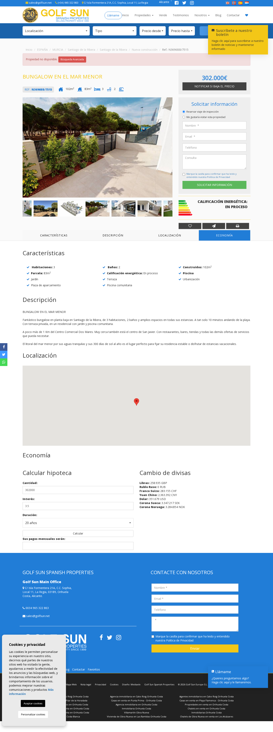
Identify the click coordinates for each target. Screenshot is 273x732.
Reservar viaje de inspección (202, 111)
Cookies (114, 684)
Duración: (30, 515)
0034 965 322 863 (37, 608)
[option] (97, 147)
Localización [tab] (169, 235)
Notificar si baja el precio (214, 86)
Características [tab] (54, 235)
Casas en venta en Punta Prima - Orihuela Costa (136, 700)
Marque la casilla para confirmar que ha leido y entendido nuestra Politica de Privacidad (211, 175)
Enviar (195, 648)
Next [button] (171, 147)
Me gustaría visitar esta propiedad (205, 117)
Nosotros (201, 15)
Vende (163, 15)
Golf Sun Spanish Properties (159, 684)
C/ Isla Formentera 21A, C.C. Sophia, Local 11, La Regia (115, 2)
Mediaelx (135, 684)
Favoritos (94, 669)
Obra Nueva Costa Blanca (66, 716)
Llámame (113, 15)
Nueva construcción (144, 49)
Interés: (29, 499)
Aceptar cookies (33, 703)
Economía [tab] (224, 235)
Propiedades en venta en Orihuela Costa (206, 704)
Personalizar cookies (33, 714)
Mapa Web (71, 684)
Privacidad (100, 684)
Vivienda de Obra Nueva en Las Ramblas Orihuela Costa (136, 716)
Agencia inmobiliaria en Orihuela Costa (136, 704)
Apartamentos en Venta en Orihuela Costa (66, 708)
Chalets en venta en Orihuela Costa (206, 708)
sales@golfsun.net (40, 2)
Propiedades (143, 15)
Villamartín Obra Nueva (136, 712)
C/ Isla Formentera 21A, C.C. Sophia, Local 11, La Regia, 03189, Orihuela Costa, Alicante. (47, 592)
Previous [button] (24, 147)
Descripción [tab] (113, 235)
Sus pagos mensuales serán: (44, 539)
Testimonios (181, 15)
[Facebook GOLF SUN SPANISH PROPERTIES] (177, 3)
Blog (218, 15)
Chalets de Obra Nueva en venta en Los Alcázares (206, 716)
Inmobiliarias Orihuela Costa (206, 712)
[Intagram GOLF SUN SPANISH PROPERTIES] (192, 3)
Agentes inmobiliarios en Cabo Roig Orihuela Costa (206, 696)
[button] (56, 30)
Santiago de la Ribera (81, 49)
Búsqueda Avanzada (72, 59)
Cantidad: (30, 483)
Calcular (78, 533)
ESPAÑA (42, 49)
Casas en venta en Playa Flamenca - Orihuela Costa (206, 700)
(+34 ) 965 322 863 (67, 2)
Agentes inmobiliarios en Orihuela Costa (66, 704)
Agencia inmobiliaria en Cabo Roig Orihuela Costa (136, 696)
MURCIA (57, 49)
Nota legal (86, 684)
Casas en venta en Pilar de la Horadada (66, 700)
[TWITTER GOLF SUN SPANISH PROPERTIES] (184, 3)
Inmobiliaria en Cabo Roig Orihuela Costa (67, 696)
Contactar (233, 15)
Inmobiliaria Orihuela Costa (136, 708)
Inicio (125, 15)
